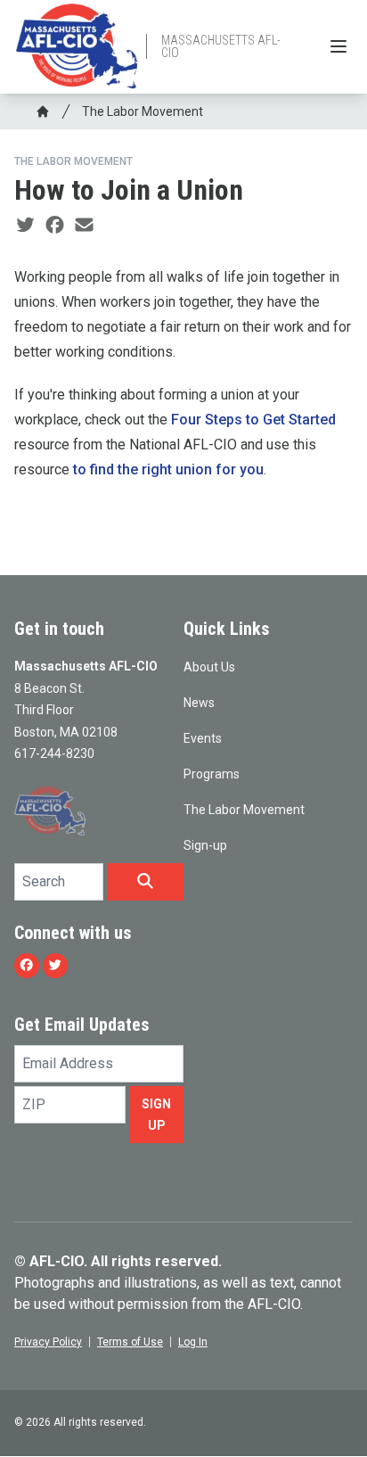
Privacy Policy (48, 1342)
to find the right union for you (168, 469)
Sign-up (205, 845)
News (199, 703)
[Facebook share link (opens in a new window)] (55, 225)
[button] (145, 882)
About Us (209, 667)
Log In (193, 1342)
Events (203, 738)
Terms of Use (130, 1342)
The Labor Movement (142, 111)
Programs (212, 774)
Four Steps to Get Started (253, 419)
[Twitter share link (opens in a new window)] (25, 225)
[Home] (43, 111)
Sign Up (156, 1114)
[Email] (84, 225)
